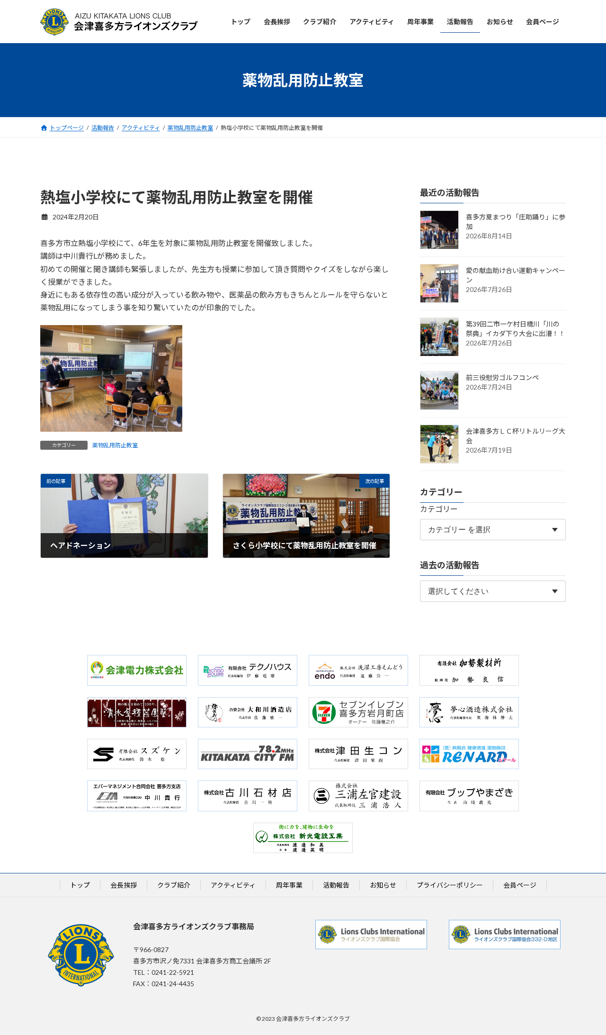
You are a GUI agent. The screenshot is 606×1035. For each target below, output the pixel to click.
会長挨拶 (123, 885)
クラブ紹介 (173, 885)
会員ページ (519, 885)
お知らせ (383, 885)
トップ (80, 885)
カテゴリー (439, 509)
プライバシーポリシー (450, 885)
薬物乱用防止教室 (115, 445)
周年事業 (289, 885)
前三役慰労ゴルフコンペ (502, 378)
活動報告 (336, 885)
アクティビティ (233, 885)
